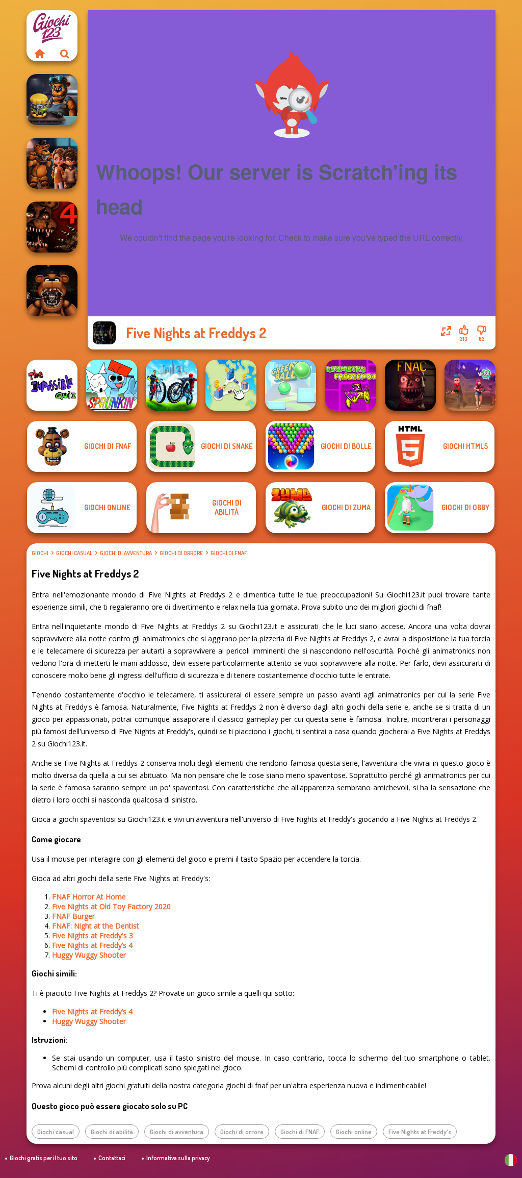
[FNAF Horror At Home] (52, 163)
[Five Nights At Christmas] (410, 385)
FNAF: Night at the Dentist (95, 926)
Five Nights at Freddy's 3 (92, 935)
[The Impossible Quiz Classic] (52, 385)
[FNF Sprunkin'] (111, 385)
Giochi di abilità (112, 1131)
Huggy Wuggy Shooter (89, 955)
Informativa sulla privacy (178, 1158)
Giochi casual (74, 553)
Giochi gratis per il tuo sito (43, 1158)
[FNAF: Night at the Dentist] (52, 290)
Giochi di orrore (181, 553)
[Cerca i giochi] (64, 53)
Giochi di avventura (126, 553)
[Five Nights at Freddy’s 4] (52, 227)
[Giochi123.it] (39, 53)
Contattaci (111, 1158)
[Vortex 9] (470, 385)
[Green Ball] (290, 385)
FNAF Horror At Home (89, 896)
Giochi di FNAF (229, 553)
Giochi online (354, 1131)
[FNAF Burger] (52, 99)
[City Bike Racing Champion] (171, 385)
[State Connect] (230, 385)
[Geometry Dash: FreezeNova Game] (350, 385)
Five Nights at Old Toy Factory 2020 (111, 906)
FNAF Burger (73, 916)
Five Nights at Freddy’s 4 (92, 945)
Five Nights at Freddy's (419, 1131)
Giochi (40, 553)
